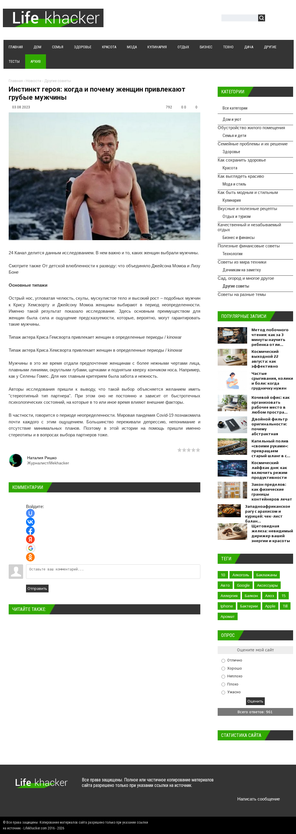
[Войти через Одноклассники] (30, 557)
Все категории (235, 108)
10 (223, 574)
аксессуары (267, 585)
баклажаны (266, 574)
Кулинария (232, 200)
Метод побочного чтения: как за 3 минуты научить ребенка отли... (269, 337)
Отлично (234, 660)
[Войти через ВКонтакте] (30, 522)
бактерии (249, 606)
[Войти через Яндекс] (30, 539)
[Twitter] (242, 785)
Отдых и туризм (237, 216)
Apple (270, 606)
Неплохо (235, 676)
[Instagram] (276, 785)
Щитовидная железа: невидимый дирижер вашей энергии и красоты (272, 533)
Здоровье (231, 151)
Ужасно (234, 692)
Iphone (227, 606)
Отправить (37, 588)
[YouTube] (265, 785)
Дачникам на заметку (242, 270)
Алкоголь (240, 574)
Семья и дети (234, 135)
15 (283, 595)
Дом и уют (232, 119)
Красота (230, 167)
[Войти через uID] (30, 513)
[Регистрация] (286, 18)
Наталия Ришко (42, 457)
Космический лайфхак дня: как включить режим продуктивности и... (269, 472)
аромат (228, 616)
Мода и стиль (234, 184)
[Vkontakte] (231, 785)
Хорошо (234, 668)
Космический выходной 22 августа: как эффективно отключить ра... (267, 361)
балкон (251, 595)
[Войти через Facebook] (30, 530)
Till (285, 606)
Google (243, 585)
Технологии (233, 253)
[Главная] (53, 23)
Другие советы (57, 81)
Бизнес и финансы (239, 237)
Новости (33, 81)
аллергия (229, 595)
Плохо (232, 684)
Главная (16, 81)
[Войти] (272, 18)
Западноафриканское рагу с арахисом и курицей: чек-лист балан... (267, 513)
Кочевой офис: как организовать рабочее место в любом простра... (270, 404)
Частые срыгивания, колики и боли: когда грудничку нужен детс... (272, 383)
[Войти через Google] (30, 548)
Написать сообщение (258, 798)
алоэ (269, 595)
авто (225, 585)
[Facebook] (254, 785)
